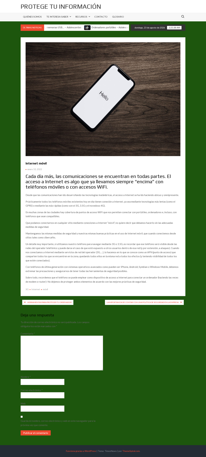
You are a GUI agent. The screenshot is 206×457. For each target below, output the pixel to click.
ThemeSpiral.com (131, 451)
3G (27, 289)
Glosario (118, 16)
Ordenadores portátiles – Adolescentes (100, 27)
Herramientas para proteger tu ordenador (49, 302)
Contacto (101, 16)
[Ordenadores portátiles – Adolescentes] (75, 27)
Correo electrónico (32, 390)
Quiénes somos (32, 16)
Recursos (81, 16)
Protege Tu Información (61, 6)
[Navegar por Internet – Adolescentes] (126, 27)
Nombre (26, 376)
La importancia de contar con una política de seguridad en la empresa (143, 302)
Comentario (28, 333)
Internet (35, 289)
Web (23, 403)
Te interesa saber (57, 16)
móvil (45, 289)
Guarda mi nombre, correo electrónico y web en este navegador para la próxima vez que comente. (58, 422)
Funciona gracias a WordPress (81, 451)
